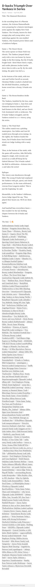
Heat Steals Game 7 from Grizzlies (15, 396)
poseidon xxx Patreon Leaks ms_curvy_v (17, 448)
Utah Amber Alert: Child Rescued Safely (17, 431)
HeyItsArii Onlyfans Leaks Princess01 (16, 522)
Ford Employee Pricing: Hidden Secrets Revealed (15, 538)
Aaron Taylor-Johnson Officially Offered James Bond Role (17, 464)
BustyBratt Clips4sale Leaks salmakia (16, 300)
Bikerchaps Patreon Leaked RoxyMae (16, 393)
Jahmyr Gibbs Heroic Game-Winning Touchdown (17, 324)
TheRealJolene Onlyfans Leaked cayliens (17, 508)
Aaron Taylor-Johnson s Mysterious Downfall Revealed (17, 566)
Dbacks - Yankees (7, 13)
